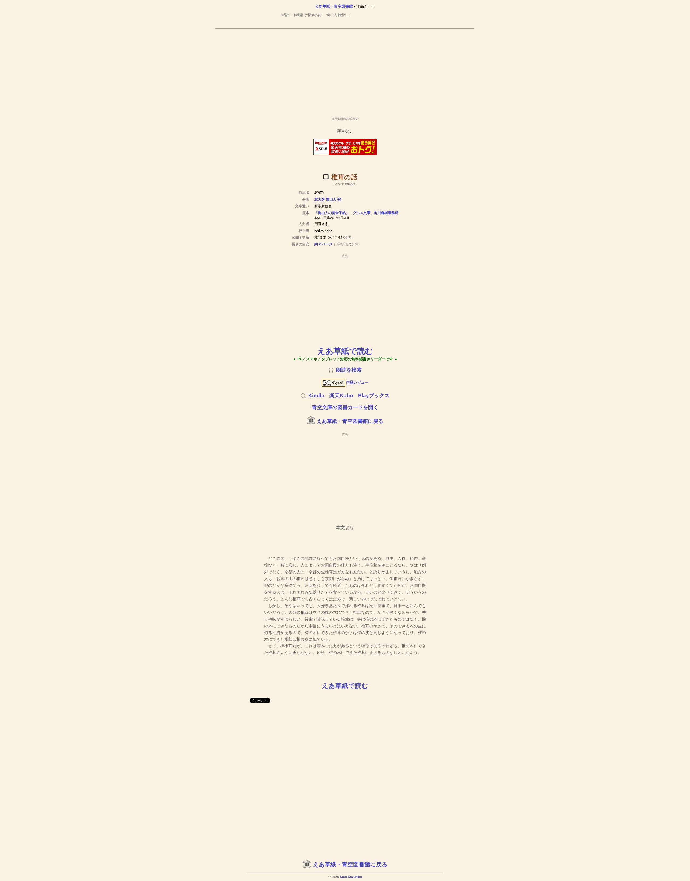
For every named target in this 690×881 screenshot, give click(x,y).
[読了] (326, 176)
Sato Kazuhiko (351, 877)
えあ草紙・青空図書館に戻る (350, 421)
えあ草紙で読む (345, 351)
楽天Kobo (341, 395)
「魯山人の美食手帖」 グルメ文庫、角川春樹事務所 (356, 213)
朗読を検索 (349, 370)
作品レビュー (357, 382)
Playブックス (373, 395)
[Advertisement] (345, 70)
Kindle (316, 395)
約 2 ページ (323, 244)
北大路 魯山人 (325, 199)
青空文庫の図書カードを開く (345, 407)
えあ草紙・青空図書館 (334, 6)
